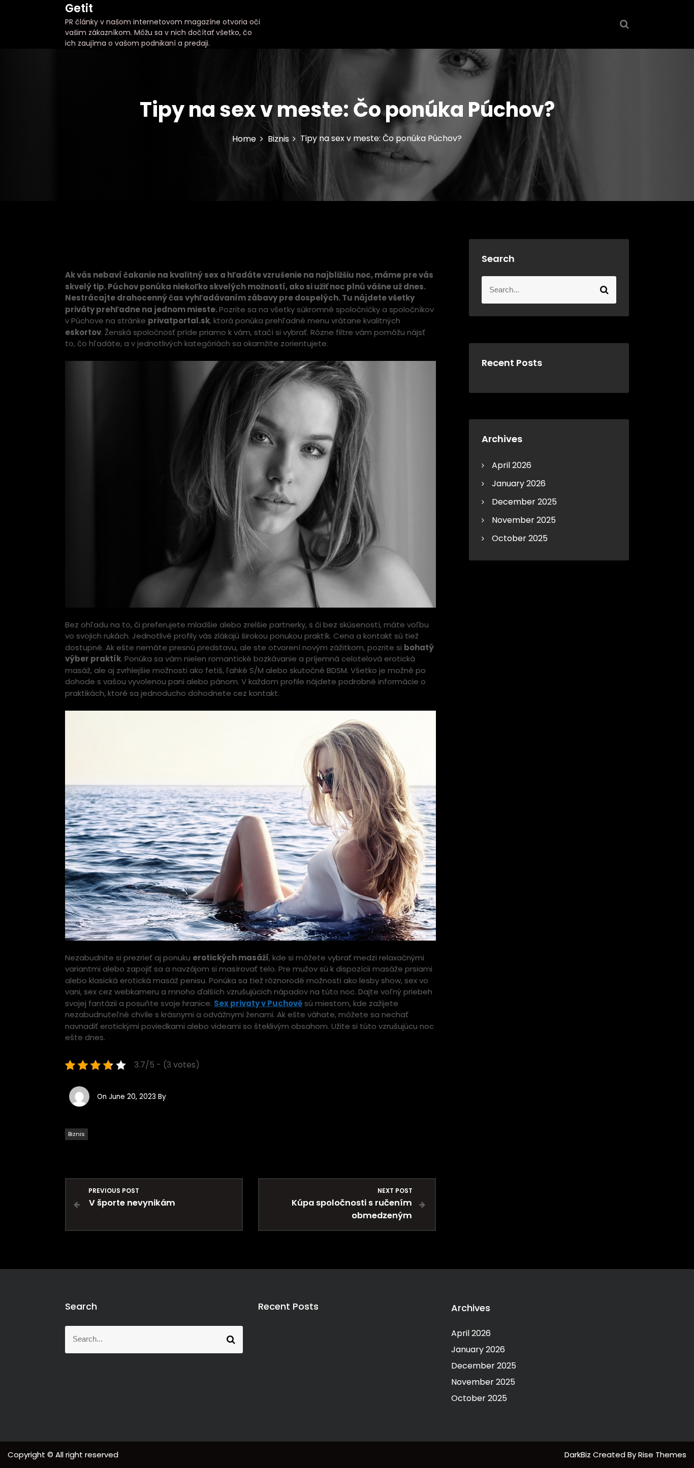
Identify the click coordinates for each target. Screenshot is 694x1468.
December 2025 (524, 502)
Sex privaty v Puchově (258, 1003)
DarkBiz (578, 1454)
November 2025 (524, 520)
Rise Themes (662, 1454)
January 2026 (519, 483)
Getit (79, 8)
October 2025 (520, 538)
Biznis (76, 1134)
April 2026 (511, 465)
